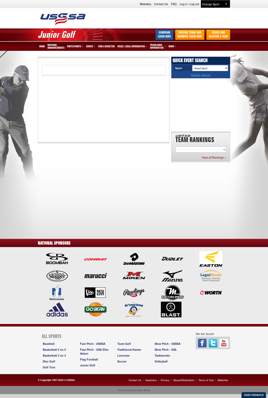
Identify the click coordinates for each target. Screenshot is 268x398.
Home (42, 46)
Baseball (48, 344)
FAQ (174, 4)
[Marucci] (95, 275)
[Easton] (210, 258)
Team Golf (124, 344)
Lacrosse (123, 355)
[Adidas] (57, 309)
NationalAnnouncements (55, 46)
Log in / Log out (189, 4)
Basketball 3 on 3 (54, 355)
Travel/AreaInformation (156, 46)
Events (89, 46)
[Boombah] (57, 258)
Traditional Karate (129, 349)
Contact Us (161, 4)
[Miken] (134, 275)
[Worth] (210, 292)
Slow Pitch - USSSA (167, 344)
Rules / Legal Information (131, 46)
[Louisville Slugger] (57, 275)
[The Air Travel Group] (134, 309)
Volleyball (161, 361)
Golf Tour (49, 367)
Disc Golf (49, 361)
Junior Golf (87, 365)
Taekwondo (162, 355)
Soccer (122, 361)
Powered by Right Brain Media (134, 390)
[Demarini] (134, 258)
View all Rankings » (214, 157)
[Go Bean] (95, 309)
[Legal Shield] (210, 275)
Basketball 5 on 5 (54, 349)
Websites (145, 4)
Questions (151, 380)
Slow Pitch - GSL (166, 349)
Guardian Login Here (164, 34)
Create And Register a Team (218, 34)
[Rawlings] (134, 292)
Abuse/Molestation (183, 380)
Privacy (165, 380)
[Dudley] (172, 258)
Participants (74, 46)
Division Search (200, 75)
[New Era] (95, 292)
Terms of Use (206, 380)
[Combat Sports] (95, 258)
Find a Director (106, 46)
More (171, 46)
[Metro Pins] (172, 292)
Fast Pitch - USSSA (92, 344)
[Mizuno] (172, 275)
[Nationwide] (57, 292)
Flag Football (89, 359)
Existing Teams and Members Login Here (190, 34)
